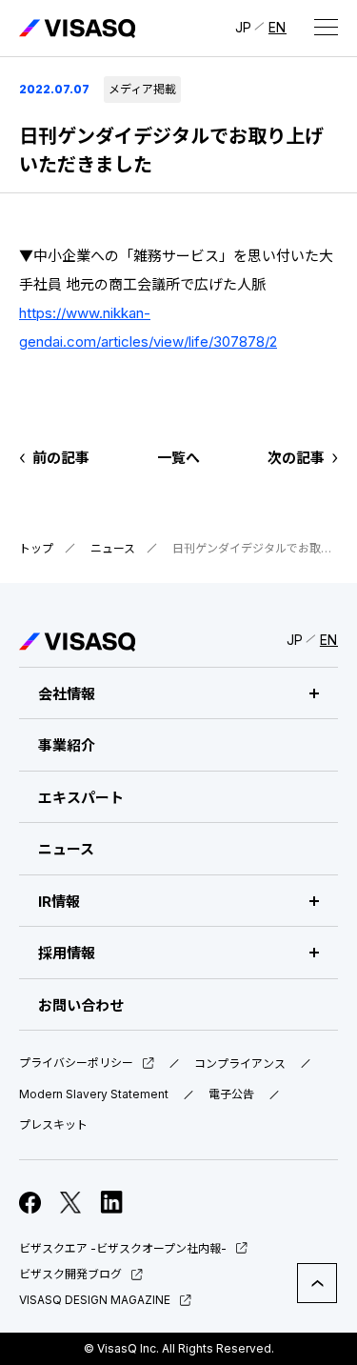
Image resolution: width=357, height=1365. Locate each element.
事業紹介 (66, 745)
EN (277, 27)
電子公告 (231, 1094)
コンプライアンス (240, 1064)
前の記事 (60, 458)
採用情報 (66, 953)
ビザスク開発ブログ (70, 1274)
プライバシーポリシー (76, 1063)
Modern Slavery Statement (94, 1094)
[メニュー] (326, 27)
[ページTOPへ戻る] (317, 1283)
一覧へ (178, 458)
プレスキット (53, 1125)
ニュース (112, 548)
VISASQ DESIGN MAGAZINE (94, 1300)
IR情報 (59, 902)
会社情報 (66, 694)
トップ (36, 548)
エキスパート (81, 798)
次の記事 (296, 458)
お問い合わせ (81, 1005)
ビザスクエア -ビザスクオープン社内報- (123, 1248)
